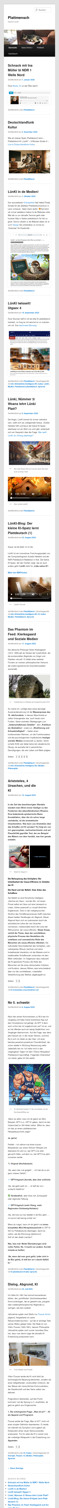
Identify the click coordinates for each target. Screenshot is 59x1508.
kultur (40, 383)
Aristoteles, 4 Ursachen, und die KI (22, 785)
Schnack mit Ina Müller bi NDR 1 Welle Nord (20, 70)
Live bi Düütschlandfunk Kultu (21, 144)
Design (16, 224)
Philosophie (13, 768)
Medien (11, 386)
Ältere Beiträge (15, 1468)
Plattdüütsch (29, 109)
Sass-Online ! (27, 47)
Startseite (12, 47)
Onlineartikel (29, 202)
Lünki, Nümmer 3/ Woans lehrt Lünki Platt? (22, 404)
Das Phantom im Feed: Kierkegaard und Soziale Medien (23, 634)
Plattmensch (18, 17)
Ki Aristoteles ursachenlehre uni (25, 989)
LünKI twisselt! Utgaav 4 (19, 305)
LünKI (46, 383)
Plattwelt (40, 47)
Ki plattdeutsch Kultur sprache (24, 1271)
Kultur (29, 1453)
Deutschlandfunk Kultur (19, 1485)
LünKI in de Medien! (23, 191)
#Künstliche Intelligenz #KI (26, 383)
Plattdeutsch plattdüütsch (26, 386)
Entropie (11, 1455)
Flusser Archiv (44, 1314)
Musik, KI (17, 85)
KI (39, 614)
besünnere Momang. (28, 325)
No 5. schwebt (18, 1002)
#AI (12, 383)
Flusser (19, 1455)
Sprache (41, 386)
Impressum (13, 53)
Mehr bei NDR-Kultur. (18, 572)
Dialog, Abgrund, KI (23, 1284)
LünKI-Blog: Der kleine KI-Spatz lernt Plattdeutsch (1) (23, 528)
